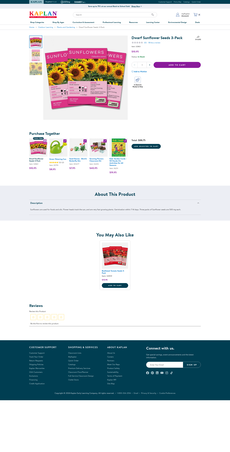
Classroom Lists (74, 353)
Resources (133, 22)
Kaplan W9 (111, 379)
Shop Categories (37, 22)
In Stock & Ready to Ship (138, 86)
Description (36, 203)
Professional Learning (112, 22)
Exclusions (33, 376)
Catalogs (186, 2)
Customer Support (165, 2)
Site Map (111, 383)
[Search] (152, 14)
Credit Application (37, 383)
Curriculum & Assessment (83, 22)
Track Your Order (36, 356)
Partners (110, 360)
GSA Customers (36, 372)
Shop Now (135, 6)
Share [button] (198, 39)
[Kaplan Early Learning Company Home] (43, 14)
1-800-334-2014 (124, 393)
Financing (33, 379)
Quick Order (196, 2)
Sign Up (192, 364)
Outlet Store (73, 379)
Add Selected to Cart (146, 146)
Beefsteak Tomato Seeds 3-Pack (113, 271)
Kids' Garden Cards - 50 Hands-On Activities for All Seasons (118, 161)
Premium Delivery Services (79, 368)
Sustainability (112, 372)
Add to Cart (177, 65)
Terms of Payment (114, 376)
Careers (110, 356)
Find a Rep (177, 2)
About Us (111, 353)
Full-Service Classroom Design (81, 376)
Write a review (154, 42)
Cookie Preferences (167, 393)
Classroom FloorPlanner (78, 372)
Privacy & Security (148, 393)
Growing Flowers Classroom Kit (96, 159)
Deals (197, 22)
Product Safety (113, 368)
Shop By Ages (58, 22)
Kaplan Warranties (37, 368)
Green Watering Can (57, 159)
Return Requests (36, 360)
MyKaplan (72, 356)
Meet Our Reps (113, 364)
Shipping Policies (36, 364)
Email (136, 393)
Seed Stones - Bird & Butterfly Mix (78, 159)
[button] (183, 15)
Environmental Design (177, 22)
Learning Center (153, 22)
